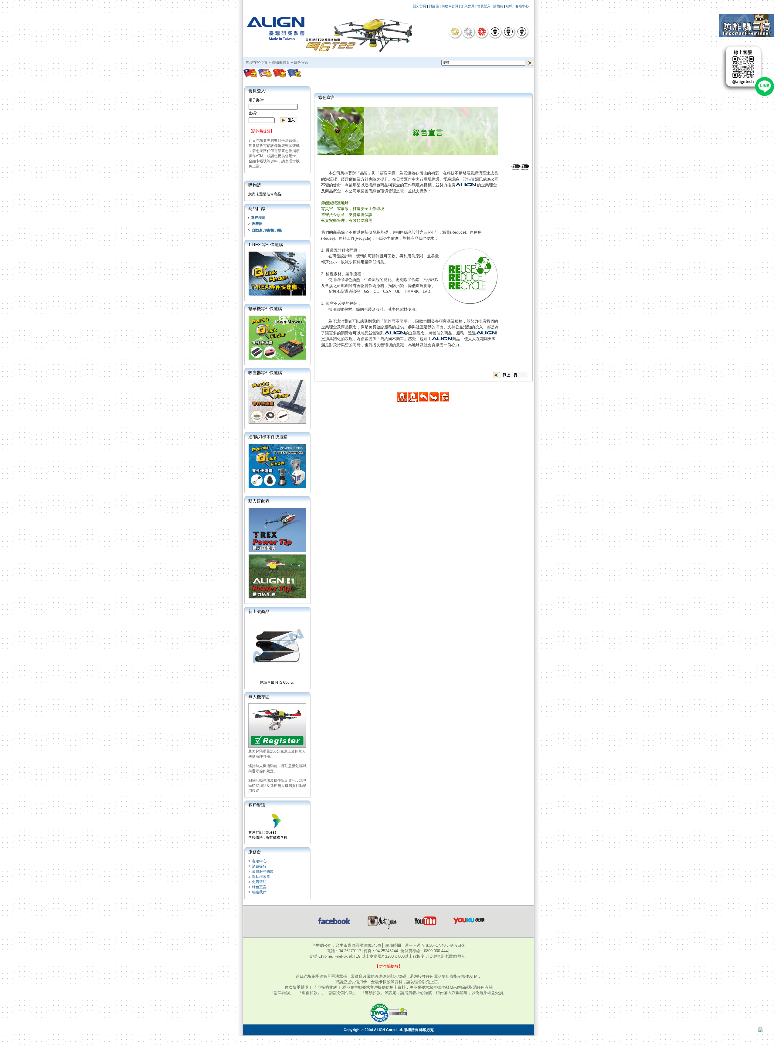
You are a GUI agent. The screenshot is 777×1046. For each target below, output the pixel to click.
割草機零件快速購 (265, 308)
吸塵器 (257, 224)
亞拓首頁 (419, 6)
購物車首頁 (450, 6)
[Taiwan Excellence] (482, 31)
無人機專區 (259, 696)
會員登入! (257, 90)
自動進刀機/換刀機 (267, 230)
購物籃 (498, 6)
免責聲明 (259, 882)
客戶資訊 (256, 805)
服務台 (254, 851)
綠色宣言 (301, 62)
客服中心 (522, 6)
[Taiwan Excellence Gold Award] (455, 31)
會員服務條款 (263, 871)
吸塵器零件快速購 (265, 372)
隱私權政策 (261, 877)
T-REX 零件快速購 (265, 244)
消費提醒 (259, 866)
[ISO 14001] (508, 31)
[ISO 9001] (495, 31)
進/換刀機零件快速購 (268, 436)
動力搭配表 (259, 500)
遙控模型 (258, 217)
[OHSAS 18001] (522, 31)
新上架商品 (259, 611)
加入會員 (467, 6)
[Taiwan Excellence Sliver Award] (468, 31)
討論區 (434, 6)
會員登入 (483, 6)
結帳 (509, 6)
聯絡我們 (259, 892)
